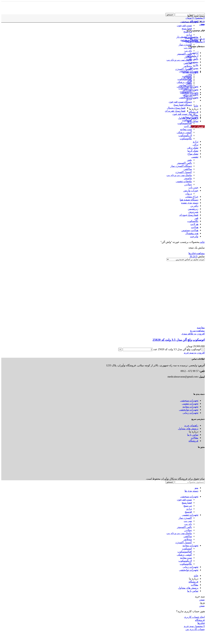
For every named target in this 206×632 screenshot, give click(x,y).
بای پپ (188, 50)
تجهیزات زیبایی (190, 89)
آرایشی (194, 52)
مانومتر (188, 178)
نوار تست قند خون (182, 114)
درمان (188, 193)
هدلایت (194, 227)
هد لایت (194, 224)
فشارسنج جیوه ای (188, 215)
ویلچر (189, 83)
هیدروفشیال (191, 233)
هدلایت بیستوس (189, 230)
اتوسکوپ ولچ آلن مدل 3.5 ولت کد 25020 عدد (177, 349)
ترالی (195, 144)
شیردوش (193, 212)
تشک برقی (192, 147)
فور (196, 218)
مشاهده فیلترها (196, 253)
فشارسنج (187, 28)
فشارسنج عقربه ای (175, 111)
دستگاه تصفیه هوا (189, 199)
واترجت (194, 236)
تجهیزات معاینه (190, 117)
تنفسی (194, 156)
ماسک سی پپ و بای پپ (179, 59)
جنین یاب (193, 187)
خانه (202, 242)
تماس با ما (192, 434)
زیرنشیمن (193, 208)
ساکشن (187, 63)
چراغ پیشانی (191, 196)
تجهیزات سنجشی (189, 92)
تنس (189, 74)
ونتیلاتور (187, 66)
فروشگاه (193, 440)
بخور (189, 159)
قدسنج (188, 511)
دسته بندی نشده (189, 202)
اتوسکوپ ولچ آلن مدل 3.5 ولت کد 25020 (179, 339)
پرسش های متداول (188, 428)
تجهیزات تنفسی (190, 403)
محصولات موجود (189, 39)
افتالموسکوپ (185, 79)
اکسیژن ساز (185, 44)
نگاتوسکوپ (186, 138)
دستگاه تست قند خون (180, 101)
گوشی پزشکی (184, 82)
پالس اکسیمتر (184, 53)
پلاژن (195, 65)
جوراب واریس (190, 190)
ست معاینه (186, 129)
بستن (202, 24)
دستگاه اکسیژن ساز (181, 166)
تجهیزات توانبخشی (188, 71)
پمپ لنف (193, 68)
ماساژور (187, 77)
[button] (194, 352)
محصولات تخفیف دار (187, 36)
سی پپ (188, 47)
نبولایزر (188, 184)
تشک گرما (192, 150)
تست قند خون (184, 25)
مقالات (194, 437)
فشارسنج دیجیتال (176, 107)
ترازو (189, 34)
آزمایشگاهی (192, 55)
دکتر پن (194, 205)
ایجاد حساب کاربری (194, 617)
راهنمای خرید (198, 126)
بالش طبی (192, 58)
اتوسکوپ (187, 120)
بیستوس (193, 62)
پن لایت (188, 126)
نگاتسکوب (192, 221)
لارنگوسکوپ (185, 135)
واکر (189, 80)
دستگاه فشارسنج (182, 104)
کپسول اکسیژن (183, 69)
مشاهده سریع (197, 330)
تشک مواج (192, 153)
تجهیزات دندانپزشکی (187, 86)
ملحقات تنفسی (184, 181)
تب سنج (187, 95)
